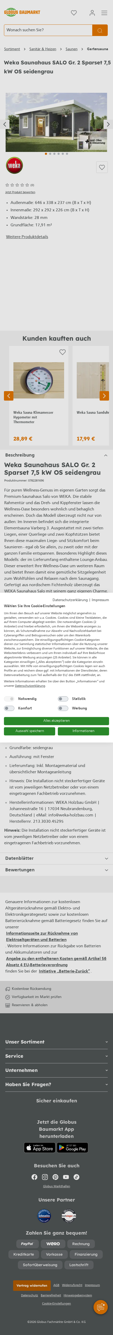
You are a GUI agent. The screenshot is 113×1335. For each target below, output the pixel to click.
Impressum (100, 600)
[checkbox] (9, 699)
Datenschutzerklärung (70, 600)
